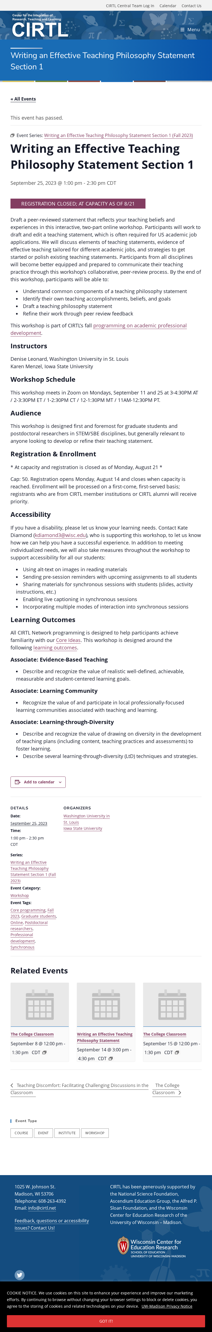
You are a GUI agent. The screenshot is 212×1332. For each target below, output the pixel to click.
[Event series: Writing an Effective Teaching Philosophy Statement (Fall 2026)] (111, 1058)
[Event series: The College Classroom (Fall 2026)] (44, 1052)
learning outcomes (55, 647)
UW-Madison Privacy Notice (167, 1306)
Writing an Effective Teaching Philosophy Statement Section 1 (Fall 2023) (33, 871)
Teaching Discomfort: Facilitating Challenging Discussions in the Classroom (79, 1089)
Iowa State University (82, 828)
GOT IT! (106, 1321)
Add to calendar (39, 782)
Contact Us (192, 5)
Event (43, 1133)
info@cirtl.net (42, 1208)
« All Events (23, 99)
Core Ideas (68, 640)
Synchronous (22, 947)
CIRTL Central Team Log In (130, 5)
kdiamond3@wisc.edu (60, 535)
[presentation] (40, 1004)
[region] (106, 1306)
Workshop (19, 895)
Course (21, 1133)
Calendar (168, 5)
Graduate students (38, 916)
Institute (67, 1133)
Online (16, 922)
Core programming (28, 910)
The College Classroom (32, 1034)
